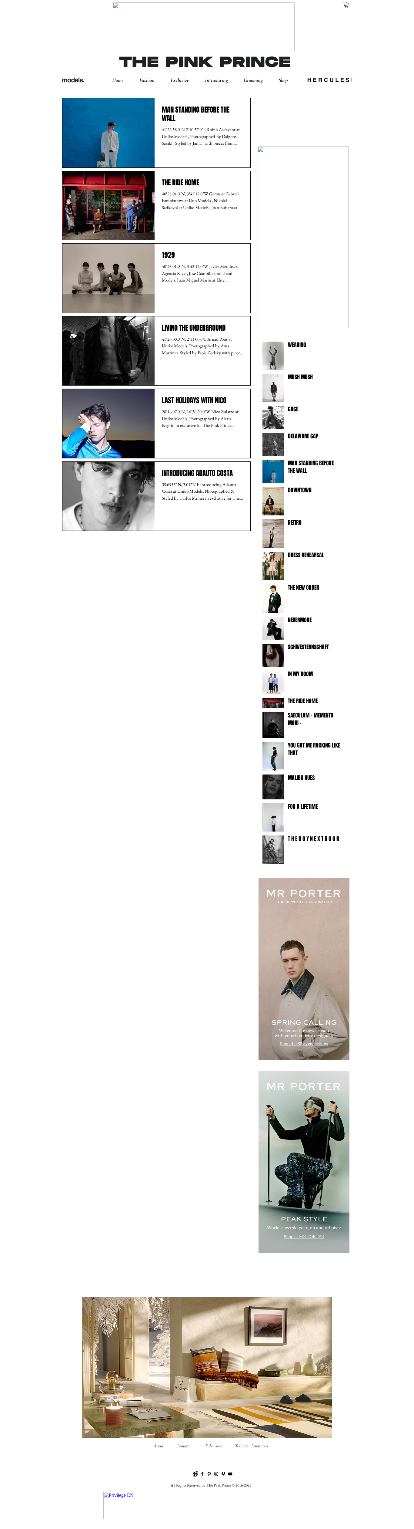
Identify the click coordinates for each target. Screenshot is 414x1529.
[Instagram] (216, 1474)
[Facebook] (202, 1474)
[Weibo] (195, 1474)
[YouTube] (230, 1474)
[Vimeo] (223, 1474)
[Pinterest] (209, 1474)
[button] (152, 80)
